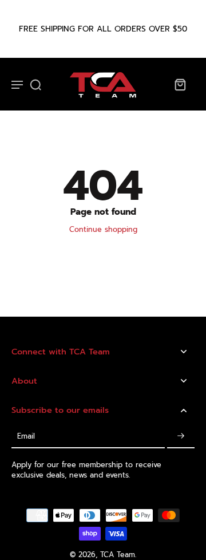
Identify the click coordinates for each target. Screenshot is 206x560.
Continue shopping (103, 229)
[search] (35, 84)
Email (26, 436)
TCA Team (117, 554)
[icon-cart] (179, 84)
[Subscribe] (181, 436)
